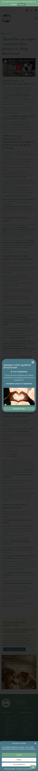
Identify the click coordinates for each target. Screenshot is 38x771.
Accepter (19, 755)
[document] (19, 385)
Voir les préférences (19, 764)
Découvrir (21, 4)
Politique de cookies (9, 768)
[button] (35, 743)
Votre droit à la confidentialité (24, 768)
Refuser (19, 759)
